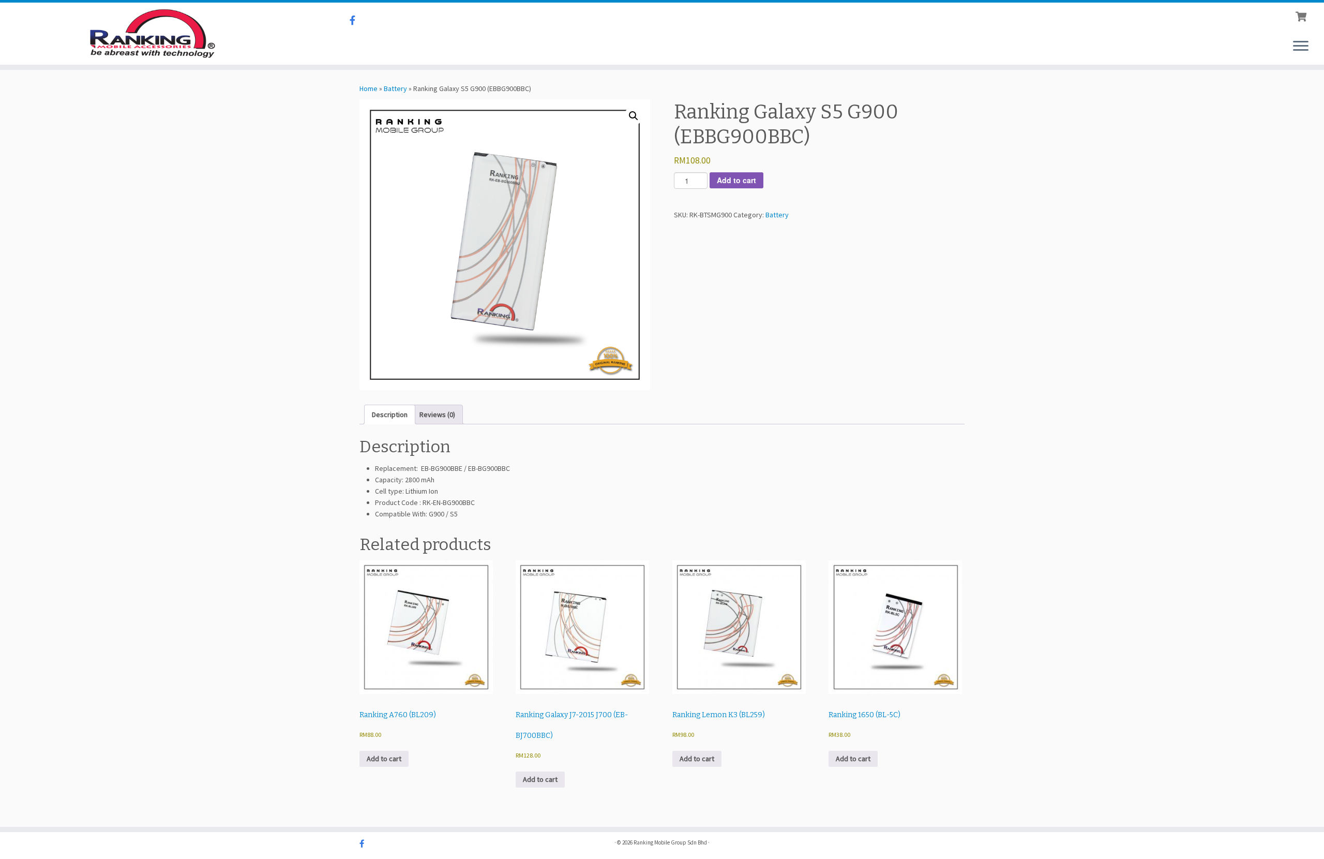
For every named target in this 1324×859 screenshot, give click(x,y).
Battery (395, 88)
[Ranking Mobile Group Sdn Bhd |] (153, 34)
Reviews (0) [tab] (437, 414)
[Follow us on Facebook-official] (356, 20)
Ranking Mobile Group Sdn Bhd (670, 842)
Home (368, 88)
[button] (633, 116)
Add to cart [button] (384, 758)
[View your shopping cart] (1302, 15)
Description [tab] (390, 414)
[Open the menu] (1300, 46)
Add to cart (736, 180)
